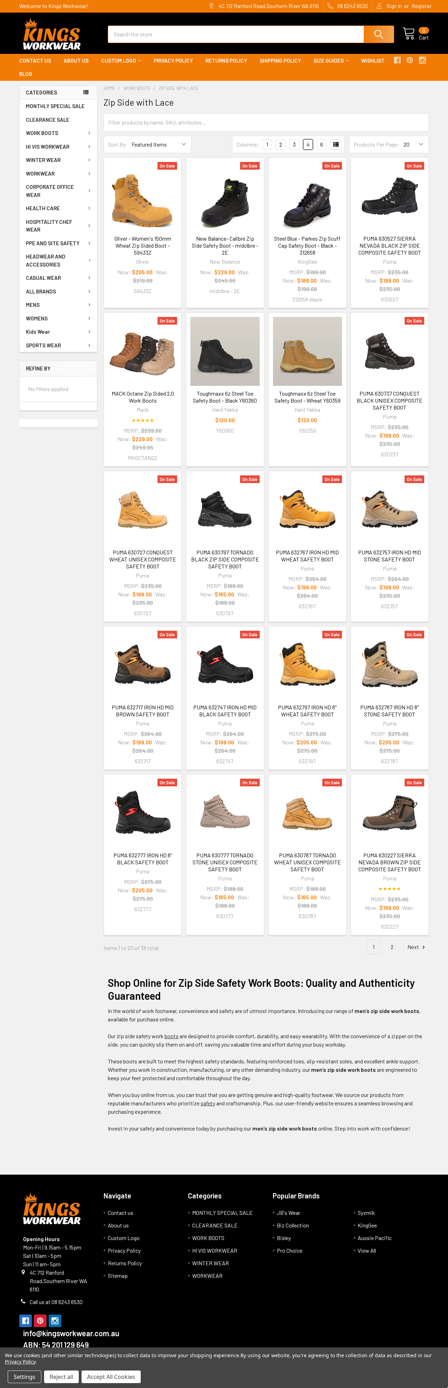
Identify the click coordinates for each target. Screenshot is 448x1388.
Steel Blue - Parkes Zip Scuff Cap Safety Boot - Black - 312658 (307, 245)
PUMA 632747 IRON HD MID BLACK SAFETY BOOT (225, 710)
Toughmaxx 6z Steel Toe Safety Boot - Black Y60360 (225, 397)
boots (171, 1036)
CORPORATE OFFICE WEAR (50, 191)
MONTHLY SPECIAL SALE (55, 106)
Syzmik (366, 1212)
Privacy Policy (173, 60)
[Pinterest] (410, 60)
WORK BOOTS (42, 133)
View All (367, 1250)
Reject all (61, 1377)
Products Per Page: (376, 144)
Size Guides (329, 60)
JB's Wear (288, 1212)
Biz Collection (293, 1225)
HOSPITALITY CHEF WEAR (49, 226)
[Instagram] (422, 60)
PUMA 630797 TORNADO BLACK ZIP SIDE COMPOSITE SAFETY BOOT (225, 559)
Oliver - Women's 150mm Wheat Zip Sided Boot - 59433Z (142, 245)
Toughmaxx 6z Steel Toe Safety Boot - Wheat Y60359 (307, 397)
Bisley (284, 1237)
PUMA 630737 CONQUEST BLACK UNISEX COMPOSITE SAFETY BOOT (389, 400)
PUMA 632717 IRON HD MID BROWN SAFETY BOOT (143, 710)
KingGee (367, 1225)
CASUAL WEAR (43, 278)
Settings (24, 1377)
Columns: (248, 144)
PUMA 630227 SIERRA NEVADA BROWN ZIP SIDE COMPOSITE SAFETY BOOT (389, 862)
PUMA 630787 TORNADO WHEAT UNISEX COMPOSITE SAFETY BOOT (307, 862)
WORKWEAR (40, 173)
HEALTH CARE (43, 208)
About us (76, 60)
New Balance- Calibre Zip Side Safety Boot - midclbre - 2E (225, 245)
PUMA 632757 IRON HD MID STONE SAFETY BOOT (389, 555)
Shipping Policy (280, 60)
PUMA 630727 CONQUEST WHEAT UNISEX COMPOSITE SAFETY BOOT (142, 559)
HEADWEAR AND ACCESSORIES (45, 260)
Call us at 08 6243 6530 (56, 1301)
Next (413, 946)
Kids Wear (38, 331)
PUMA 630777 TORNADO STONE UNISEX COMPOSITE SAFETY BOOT (225, 862)
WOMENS (37, 318)
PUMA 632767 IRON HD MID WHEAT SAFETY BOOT (307, 555)
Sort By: (117, 144)
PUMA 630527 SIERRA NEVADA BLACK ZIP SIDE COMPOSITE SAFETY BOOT (389, 245)
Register (422, 6)
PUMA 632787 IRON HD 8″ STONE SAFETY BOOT (389, 710)
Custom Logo (118, 60)
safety (208, 1103)
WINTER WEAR (43, 160)
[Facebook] (397, 60)
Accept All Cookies (111, 1377)
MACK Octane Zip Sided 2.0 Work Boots (143, 397)
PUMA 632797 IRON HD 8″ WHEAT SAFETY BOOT (307, 710)
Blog (25, 74)
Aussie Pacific (375, 1237)
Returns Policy (226, 60)
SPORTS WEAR (43, 345)
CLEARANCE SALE (47, 119)
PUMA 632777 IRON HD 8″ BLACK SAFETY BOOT (142, 858)
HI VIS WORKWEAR (47, 146)
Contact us (35, 60)
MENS (33, 305)
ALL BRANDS (41, 291)
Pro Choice (289, 1250)
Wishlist (373, 60)
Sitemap (118, 1275)
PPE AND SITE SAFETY (52, 243)
